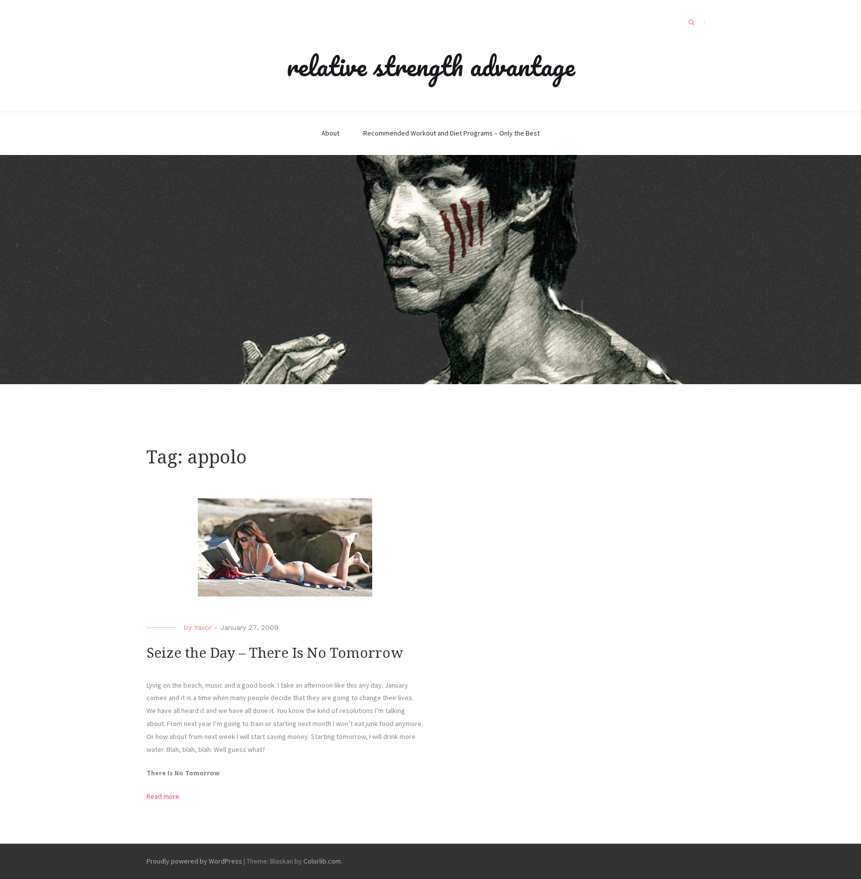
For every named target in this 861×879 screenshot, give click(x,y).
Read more (162, 796)
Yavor (203, 627)
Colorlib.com (322, 861)
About (330, 133)
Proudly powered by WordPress (194, 861)
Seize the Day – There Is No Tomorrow (274, 653)
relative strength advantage (431, 66)
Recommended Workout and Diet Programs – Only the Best (451, 133)
